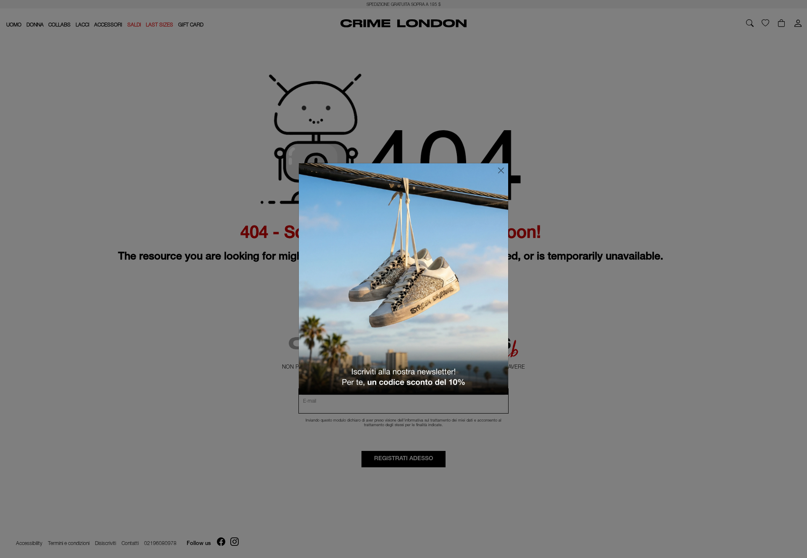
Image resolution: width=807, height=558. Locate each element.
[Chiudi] (501, 170)
